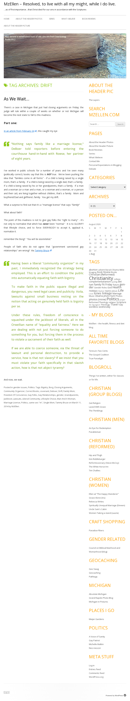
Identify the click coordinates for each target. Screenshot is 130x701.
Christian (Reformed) (102, 274)
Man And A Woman (66, 398)
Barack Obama (112, 269)
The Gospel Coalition (99, 354)
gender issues (20, 387)
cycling (114, 282)
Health (116, 287)
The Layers (94, 100)
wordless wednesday (99, 306)
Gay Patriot (94, 640)
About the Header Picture (17, 25)
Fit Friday (107, 284)
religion (112, 302)
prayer (122, 300)
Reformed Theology (98, 302)
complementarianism (100, 281)
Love (91, 293)
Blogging (92, 272)
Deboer (53, 391)
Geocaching (94, 572)
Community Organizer (14, 391)
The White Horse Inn (98, 466)
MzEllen (15, 406)
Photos (119, 295)
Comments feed (96, 673)
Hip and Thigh (95, 455)
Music (91, 295)
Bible (122, 269)
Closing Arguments (63, 387)
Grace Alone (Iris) (97, 497)
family (97, 284)
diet (120, 281)
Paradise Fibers (96, 530)
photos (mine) (97, 299)
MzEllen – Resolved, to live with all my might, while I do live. (60, 4)
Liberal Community (31, 398)
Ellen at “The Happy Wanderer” (104, 494)
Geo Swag (94, 569)
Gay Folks (32, 394)
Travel (114, 304)
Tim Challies (94, 470)
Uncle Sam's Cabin (98, 509)
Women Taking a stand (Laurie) (104, 513)
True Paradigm (96, 358)
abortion (93, 269)
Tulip (120, 304)
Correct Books (32, 391)
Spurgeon (96, 305)
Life (121, 290)
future (116, 284)
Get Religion (95, 403)
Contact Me (94, 161)
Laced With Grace (97, 406)
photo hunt (109, 295)
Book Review (103, 272)
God (109, 287)
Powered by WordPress (114, 695)
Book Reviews (88, 18)
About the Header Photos (29, 18)
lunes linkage (103, 293)
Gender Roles (100, 287)
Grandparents (71, 394)
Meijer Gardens (96, 619)
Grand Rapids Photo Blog (101, 597)
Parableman (95, 431)
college (117, 279)
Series (52, 18)
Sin (90, 305)
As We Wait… (16, 99)
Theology (105, 304)
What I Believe (68, 18)
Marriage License (12, 402)
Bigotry (44, 387)
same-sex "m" (35, 402)
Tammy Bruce (42, 250)
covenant (44, 391)
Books (114, 272)
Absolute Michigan (98, 594)
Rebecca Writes (96, 501)
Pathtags (93, 576)
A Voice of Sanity (97, 636)
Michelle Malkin (96, 644)
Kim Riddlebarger (97, 459)
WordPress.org (96, 676)
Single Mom (49, 402)
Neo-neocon (95, 648)
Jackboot (8, 398)
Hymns (108, 290)
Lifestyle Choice (48, 398)
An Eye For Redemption (100, 428)
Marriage (117, 293)
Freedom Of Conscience (15, 394)
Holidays (93, 290)
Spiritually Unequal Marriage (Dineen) (107, 505)
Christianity (101, 278)
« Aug (92, 253)
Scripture (121, 302)
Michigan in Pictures (98, 601)
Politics (31, 387)
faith (91, 284)
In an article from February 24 (19, 130)
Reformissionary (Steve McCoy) (104, 462)
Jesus (114, 290)
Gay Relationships (47, 394)
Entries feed (95, 669)
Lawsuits (17, 398)
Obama (99, 295)
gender (60, 394)
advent (101, 269)
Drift (60, 391)
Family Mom (69, 391)
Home (6, 18)
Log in (91, 665)
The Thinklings (96, 410)
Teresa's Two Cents (98, 350)
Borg (51, 387)
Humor (101, 291)
